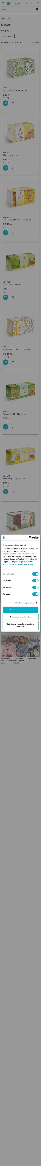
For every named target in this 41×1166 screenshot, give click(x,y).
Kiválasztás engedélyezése (20, 617)
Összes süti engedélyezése (20, 610)
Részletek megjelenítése (24, 603)
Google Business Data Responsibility (18, 564)
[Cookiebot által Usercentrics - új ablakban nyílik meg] (29, 537)
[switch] (35, 580)
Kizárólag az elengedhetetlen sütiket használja (20, 625)
